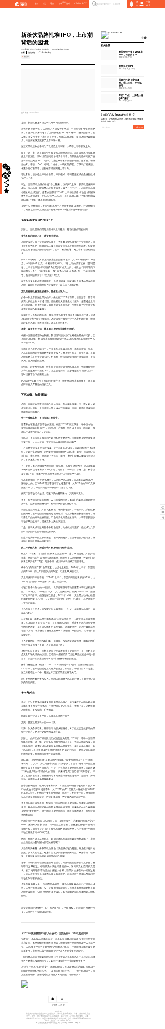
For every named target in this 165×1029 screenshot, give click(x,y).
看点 (52, 3)
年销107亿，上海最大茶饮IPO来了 (131, 97)
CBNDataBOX (80, 3)
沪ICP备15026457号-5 (70, 1023)
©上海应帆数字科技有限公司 (48, 1023)
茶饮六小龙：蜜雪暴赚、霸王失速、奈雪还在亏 (130, 82)
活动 (68, 3)
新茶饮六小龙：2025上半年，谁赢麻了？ (131, 53)
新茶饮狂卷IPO (126, 66)
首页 (36, 3)
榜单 (60, 3)
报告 (44, 3)
